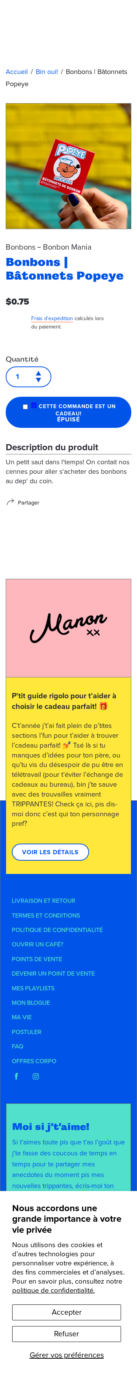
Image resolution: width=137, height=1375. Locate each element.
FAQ (17, 1046)
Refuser (66, 1334)
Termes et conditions (46, 915)
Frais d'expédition (52, 318)
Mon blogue (31, 1003)
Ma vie (22, 1017)
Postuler (26, 1032)
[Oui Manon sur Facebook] (16, 1076)
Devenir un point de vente (53, 973)
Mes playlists (33, 988)
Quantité (22, 359)
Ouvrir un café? (37, 944)
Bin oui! (47, 72)
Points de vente (37, 959)
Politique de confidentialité (57, 930)
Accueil (17, 72)
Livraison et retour (43, 901)
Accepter (67, 1312)
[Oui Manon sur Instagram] (36, 1076)
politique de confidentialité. (53, 1290)
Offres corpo (34, 1061)
